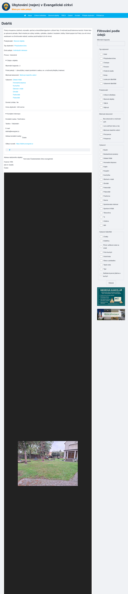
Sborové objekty (19, 41)
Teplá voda (107, 265)
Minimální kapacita (103, 40)
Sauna (105, 200)
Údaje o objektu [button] (12, 60)
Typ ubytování (8, 46)
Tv (104, 217)
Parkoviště (16, 95)
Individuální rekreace (20, 50)
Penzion (106, 67)
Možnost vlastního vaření (28, 75)
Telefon (8, 124)
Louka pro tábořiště (109, 79)
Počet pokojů (10, 70)
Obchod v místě (18, 89)
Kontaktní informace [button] (13, 114)
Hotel (105, 54)
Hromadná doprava (19, 83)
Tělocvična (107, 213)
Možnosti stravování (12, 75)
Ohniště (15, 92)
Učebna (106, 221)
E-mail (8, 128)
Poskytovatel (8, 41)
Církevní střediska (109, 95)
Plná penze (107, 134)
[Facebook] (9, 150)
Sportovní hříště (108, 208)
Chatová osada (108, 71)
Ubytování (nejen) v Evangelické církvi (42, 5)
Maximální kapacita (12, 66)
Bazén (105, 150)
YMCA (105, 103)
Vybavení (9, 80)
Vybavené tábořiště (109, 83)
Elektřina (106, 241)
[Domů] (6, 6)
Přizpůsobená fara (20, 46)
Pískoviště (16, 98)
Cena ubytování (11, 107)
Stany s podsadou (109, 260)
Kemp (105, 75)
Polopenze (107, 138)
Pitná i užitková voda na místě (111, 246)
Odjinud (106, 107)
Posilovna (106, 196)
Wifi (104, 225)
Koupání (106, 171)
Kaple (105, 167)
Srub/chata (107, 256)
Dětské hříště (17, 80)
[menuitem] (25, 15)
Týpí (104, 269)
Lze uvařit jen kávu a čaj (111, 126)
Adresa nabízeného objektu (13, 157)
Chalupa (106, 62)
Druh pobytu (8, 50)
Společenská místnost (110, 204)
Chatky (105, 236)
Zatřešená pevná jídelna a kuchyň (111, 274)
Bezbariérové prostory (110, 154)
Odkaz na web (10, 144)
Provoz (6, 55)
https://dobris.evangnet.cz (24, 144)
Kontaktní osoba (11, 119)
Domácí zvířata (10, 102)
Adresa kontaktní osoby (13, 136)
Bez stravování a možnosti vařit (112, 120)
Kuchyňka (16, 86)
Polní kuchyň (107, 252)
